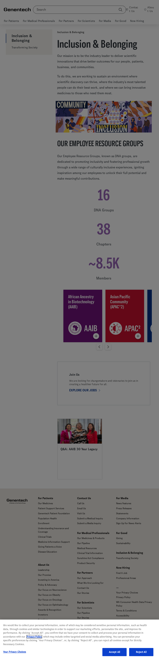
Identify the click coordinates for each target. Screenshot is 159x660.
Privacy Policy (34, 636)
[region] (79, 640)
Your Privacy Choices (14, 652)
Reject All (141, 652)
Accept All (114, 652)
